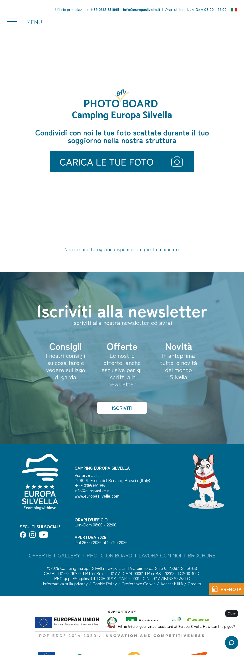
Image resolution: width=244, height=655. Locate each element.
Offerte (40, 555)
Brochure (201, 555)
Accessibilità (172, 583)
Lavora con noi (160, 555)
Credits (194, 583)
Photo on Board (109, 555)
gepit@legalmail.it (80, 578)
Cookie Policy (105, 583)
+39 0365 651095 (104, 9)
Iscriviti (122, 407)
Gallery (69, 555)
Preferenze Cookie (139, 583)
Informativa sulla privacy (66, 583)
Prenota (231, 589)
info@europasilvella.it (141, 9)
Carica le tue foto (106, 161)
